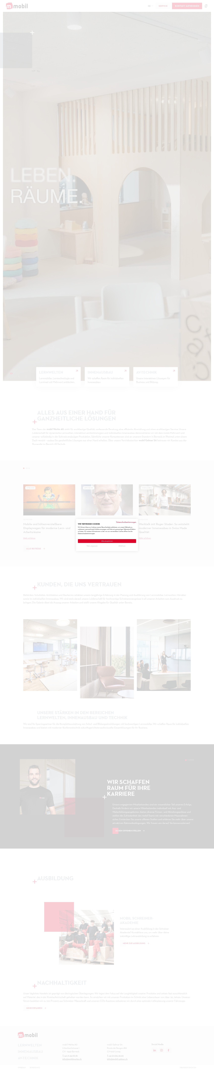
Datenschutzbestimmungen (126, 522)
